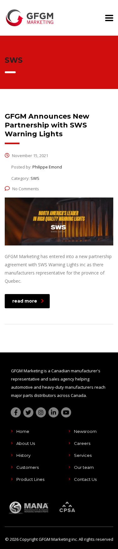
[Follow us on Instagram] (41, 412)
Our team (84, 467)
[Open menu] (109, 18)
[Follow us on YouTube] (66, 412)
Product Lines (30, 479)
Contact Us (85, 479)
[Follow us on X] (28, 412)
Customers (27, 467)
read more (24, 301)
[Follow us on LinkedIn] (53, 412)
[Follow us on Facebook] (16, 412)
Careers (82, 443)
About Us (25, 443)
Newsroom (85, 431)
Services (83, 455)
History (23, 455)
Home (22, 431)
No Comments (25, 189)
